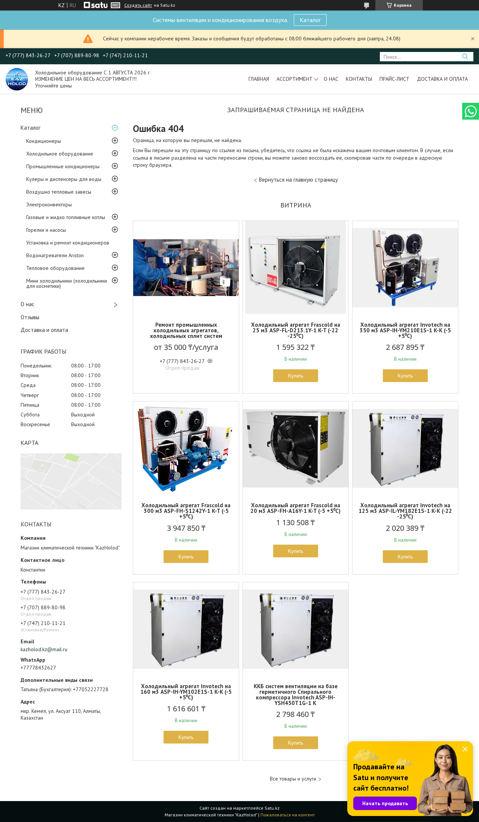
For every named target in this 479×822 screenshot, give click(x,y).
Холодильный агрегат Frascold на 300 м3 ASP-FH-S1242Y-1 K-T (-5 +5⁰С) (186, 510)
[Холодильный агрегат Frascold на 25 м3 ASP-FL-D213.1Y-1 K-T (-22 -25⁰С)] (295, 267)
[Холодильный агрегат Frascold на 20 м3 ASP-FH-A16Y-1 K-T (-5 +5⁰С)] (295, 448)
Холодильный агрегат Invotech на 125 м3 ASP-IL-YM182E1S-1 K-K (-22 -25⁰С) (405, 510)
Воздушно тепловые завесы (58, 191)
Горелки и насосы (46, 230)
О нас (331, 79)
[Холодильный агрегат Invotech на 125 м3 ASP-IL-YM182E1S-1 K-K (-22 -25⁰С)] (405, 448)
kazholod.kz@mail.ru (44, 649)
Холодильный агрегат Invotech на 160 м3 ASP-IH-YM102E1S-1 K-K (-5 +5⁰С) (186, 691)
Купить (295, 375)
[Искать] (465, 56)
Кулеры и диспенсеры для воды (63, 179)
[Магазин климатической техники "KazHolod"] (17, 79)
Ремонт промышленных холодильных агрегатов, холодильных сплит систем (186, 330)
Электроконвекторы (49, 204)
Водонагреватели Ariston (55, 255)
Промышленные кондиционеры (63, 166)
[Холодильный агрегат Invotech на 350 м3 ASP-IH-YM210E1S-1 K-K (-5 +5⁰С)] (405, 267)
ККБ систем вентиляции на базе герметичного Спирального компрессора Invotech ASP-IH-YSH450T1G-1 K (296, 694)
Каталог (310, 20)
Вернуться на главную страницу (298, 179)
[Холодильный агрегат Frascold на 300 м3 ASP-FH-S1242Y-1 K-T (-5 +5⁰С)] (186, 448)
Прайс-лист (394, 79)
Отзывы (30, 317)
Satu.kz (272, 808)
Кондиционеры (43, 141)
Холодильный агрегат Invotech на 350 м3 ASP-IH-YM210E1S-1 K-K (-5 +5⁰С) (405, 330)
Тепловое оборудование (55, 268)
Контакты (359, 79)
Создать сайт (138, 5)
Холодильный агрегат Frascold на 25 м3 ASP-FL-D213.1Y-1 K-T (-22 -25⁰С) (295, 330)
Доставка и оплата (442, 79)
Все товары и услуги (293, 779)
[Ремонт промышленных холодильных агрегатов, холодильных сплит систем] (186, 267)
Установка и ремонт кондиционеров (67, 242)
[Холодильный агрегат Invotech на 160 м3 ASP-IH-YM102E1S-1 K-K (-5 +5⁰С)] (186, 629)
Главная (258, 79)
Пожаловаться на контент (287, 815)
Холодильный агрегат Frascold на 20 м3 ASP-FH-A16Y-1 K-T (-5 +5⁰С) (295, 508)
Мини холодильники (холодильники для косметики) (66, 283)
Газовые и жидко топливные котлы (65, 217)
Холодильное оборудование (59, 153)
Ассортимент (294, 79)
